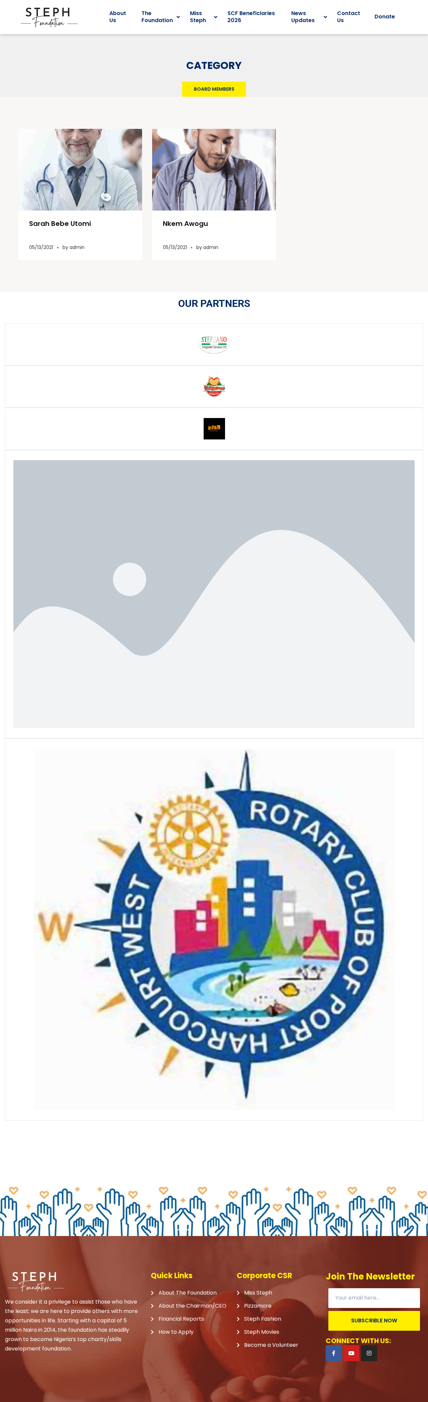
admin (77, 247)
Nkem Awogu (185, 223)
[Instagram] (369, 1353)
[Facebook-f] (334, 1353)
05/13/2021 (41, 247)
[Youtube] (351, 1353)
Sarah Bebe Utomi (60, 223)
